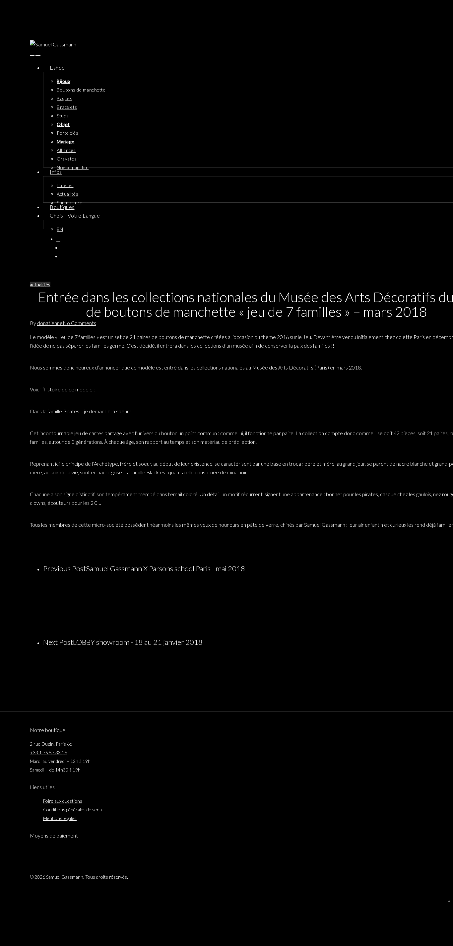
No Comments (79, 323)
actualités (40, 284)
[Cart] (37, 53)
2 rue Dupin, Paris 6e (51, 744)
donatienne (50, 323)
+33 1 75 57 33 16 (48, 752)
